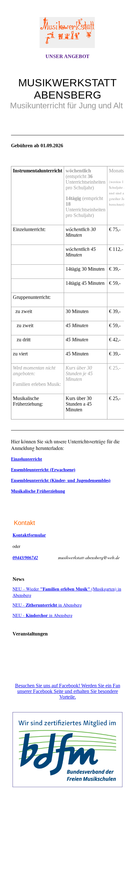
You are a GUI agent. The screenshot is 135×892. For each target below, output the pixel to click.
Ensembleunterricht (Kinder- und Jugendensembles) (61, 480)
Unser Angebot (67, 56)
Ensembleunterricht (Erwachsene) (43, 470)
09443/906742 (25, 557)
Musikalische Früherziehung (38, 491)
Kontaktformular (29, 535)
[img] (67, 32)
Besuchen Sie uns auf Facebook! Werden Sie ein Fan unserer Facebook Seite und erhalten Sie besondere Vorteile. (67, 691)
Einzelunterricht (26, 459)
